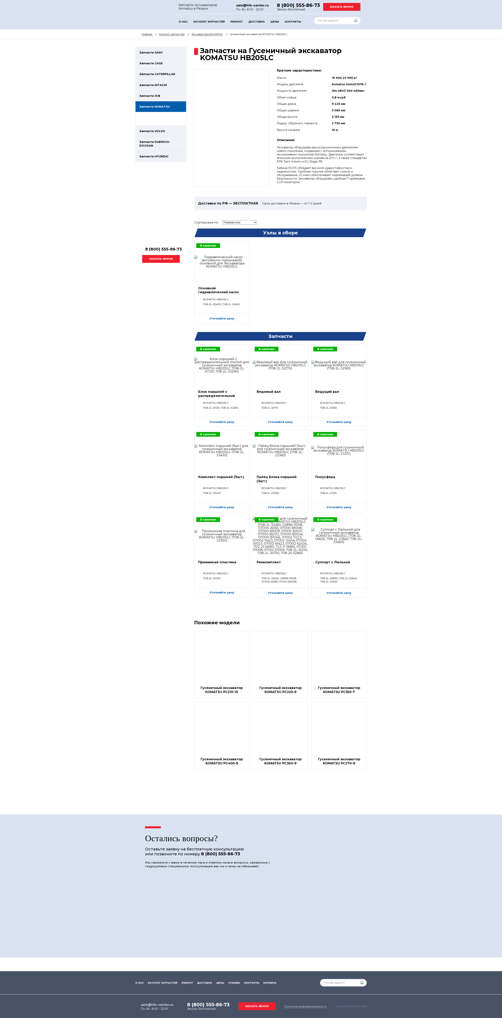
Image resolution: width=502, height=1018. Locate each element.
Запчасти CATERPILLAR (157, 74)
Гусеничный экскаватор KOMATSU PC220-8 (280, 690)
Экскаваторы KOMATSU (207, 34)
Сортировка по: (206, 222)
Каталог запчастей (209, 21)
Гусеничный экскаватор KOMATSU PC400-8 (222, 761)
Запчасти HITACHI (153, 85)
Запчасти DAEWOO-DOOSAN (154, 143)
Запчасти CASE (151, 63)
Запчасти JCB (149, 96)
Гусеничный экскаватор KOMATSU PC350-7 (339, 690)
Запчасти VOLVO (152, 131)
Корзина (269, 983)
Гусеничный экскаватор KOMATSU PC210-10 (222, 690)
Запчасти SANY (151, 52)
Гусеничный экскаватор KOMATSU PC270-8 (339, 761)
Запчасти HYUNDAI (153, 156)
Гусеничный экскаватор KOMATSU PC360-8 (280, 761)
